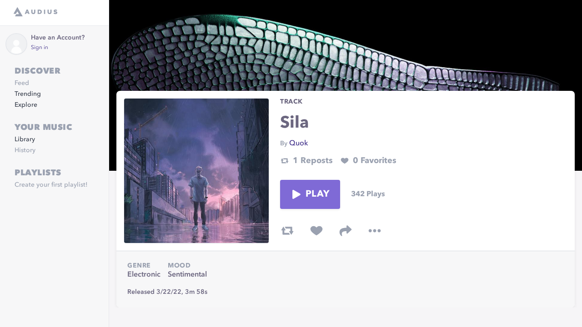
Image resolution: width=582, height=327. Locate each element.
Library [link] (25, 139)
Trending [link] (28, 94)
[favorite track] (316, 230)
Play (317, 194)
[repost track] (287, 230)
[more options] (374, 230)
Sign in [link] (39, 47)
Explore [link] (26, 105)
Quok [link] (298, 143)
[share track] (345, 230)
